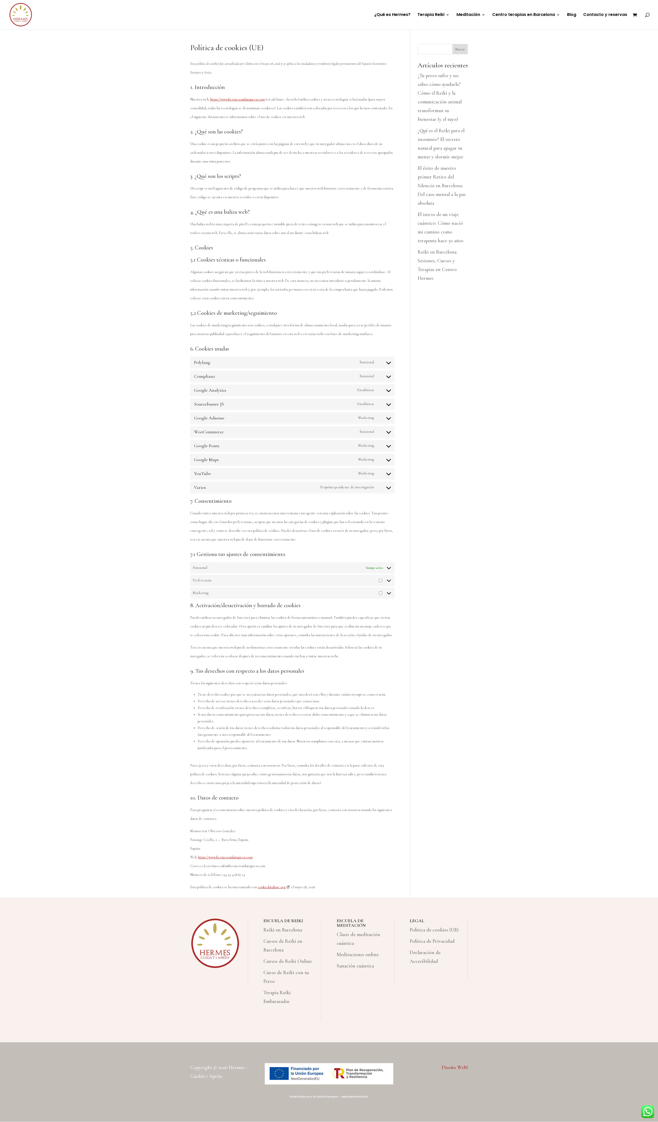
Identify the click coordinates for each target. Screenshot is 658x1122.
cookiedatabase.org (272, 887)
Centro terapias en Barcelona (523, 15)
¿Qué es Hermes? (392, 15)
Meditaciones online (358, 955)
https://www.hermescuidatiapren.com (237, 99)
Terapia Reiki (430, 15)
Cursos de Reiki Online (287, 961)
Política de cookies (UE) (434, 930)
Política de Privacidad (432, 941)
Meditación (468, 15)
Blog (571, 15)
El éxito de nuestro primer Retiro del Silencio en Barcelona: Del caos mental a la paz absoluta (442, 185)
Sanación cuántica (355, 966)
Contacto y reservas (605, 15)
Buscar (460, 49)
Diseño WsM (455, 1067)
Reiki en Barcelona (282, 930)
